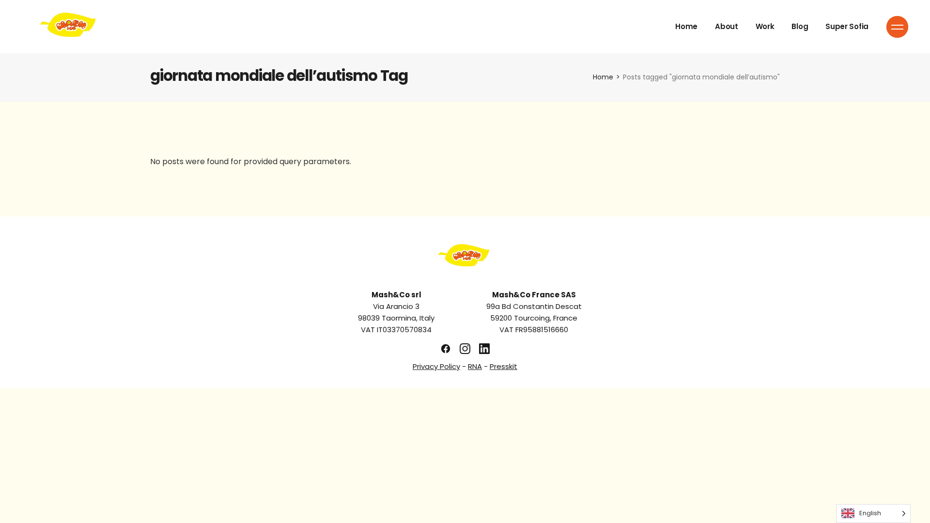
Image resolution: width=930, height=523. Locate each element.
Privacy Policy (436, 366)
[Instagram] (465, 348)
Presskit (503, 366)
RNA (475, 366)
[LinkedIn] (484, 348)
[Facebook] (445, 348)
